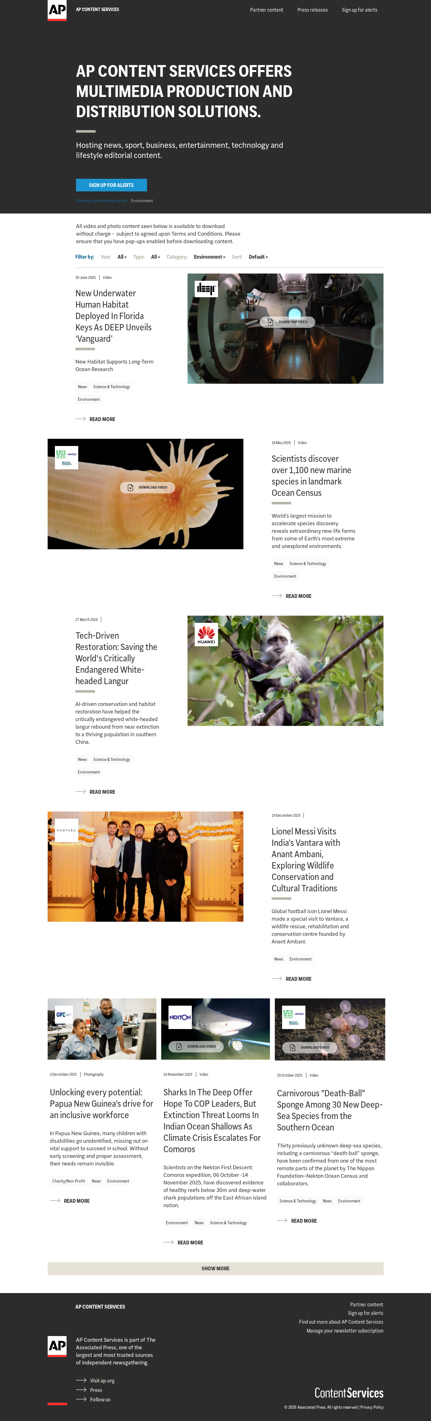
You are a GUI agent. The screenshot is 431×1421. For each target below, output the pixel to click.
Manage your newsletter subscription (345, 1330)
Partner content (266, 9)
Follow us (100, 1399)
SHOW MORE (215, 1268)
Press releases (313, 9)
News (82, 386)
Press (96, 1390)
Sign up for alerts (359, 9)
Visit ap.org (102, 1380)
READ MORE (102, 419)
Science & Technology (111, 386)
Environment (142, 200)
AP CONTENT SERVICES (100, 1306)
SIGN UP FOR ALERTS (111, 185)
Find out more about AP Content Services (341, 1321)
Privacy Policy (372, 1407)
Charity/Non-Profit (68, 1181)
